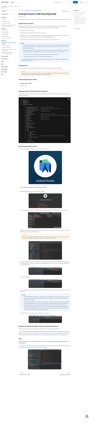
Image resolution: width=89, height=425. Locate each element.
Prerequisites (47, 236)
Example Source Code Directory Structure (80, 19)
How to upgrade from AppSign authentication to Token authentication (36, 74)
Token (37, 333)
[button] (45, 187)
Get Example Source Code (79, 17)
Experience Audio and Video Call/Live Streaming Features (80, 22)
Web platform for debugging (40, 331)
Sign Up (75, 2)
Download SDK (5, 30)
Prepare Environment (78, 14)
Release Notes (5, 34)
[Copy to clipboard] (69, 99)
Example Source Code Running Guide (9, 43)
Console (81, 2)
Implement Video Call (6, 47)
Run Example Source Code (27, 347)
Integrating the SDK (6, 45)
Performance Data (6, 23)
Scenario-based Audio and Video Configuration (9, 50)
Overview (4, 19)
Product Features (5, 21)
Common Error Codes (6, 38)
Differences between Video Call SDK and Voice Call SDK (8, 26)
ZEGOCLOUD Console (37, 68)
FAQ (2, 74)
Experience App (5, 32)
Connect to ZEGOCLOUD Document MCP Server (7, 53)
